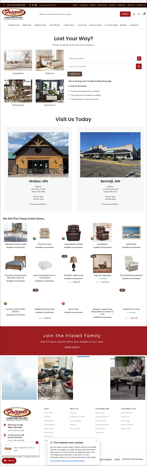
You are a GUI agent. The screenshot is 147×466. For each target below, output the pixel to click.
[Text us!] (9, 461)
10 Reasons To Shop (77, 417)
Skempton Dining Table (15, 244)
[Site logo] (14, 14)
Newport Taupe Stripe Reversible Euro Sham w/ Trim (102, 311)
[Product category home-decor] (50, 93)
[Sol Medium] (102, 232)
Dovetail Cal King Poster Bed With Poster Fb (16, 276)
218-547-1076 (38, 199)
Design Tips (125, 417)
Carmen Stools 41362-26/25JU (16, 310)
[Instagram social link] (32, 5)
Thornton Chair (44, 244)
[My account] (134, 14)
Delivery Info (100, 413)
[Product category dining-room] (18, 93)
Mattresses (48, 436)
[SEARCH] (139, 58)
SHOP (46, 409)
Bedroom (47, 417)
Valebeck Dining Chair (45, 309)
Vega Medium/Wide (73, 244)
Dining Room (48, 421)
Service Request (127, 413)
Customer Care (102, 409)
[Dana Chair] (73, 297)
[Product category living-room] (18, 63)
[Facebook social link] (30, 5)
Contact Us (99, 432)
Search (125, 14)
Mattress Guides (127, 425)
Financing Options (102, 417)
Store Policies (100, 429)
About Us (74, 409)
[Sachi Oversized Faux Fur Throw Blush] (44, 263)
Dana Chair (73, 309)
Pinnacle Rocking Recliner (131, 275)
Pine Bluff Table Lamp (73, 275)
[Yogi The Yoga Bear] (102, 263)
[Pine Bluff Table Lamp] (73, 263)
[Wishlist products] (138, 14)
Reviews (73, 425)
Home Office (49, 429)
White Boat (131, 244)
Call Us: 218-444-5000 (16, 440)
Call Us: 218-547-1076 (16, 430)
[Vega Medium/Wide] (73, 232)
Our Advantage (75, 421)
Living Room (48, 413)
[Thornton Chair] (44, 232)
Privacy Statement (102, 425)
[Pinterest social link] (35, 5)
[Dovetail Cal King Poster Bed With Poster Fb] (15, 263)
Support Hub (125, 429)
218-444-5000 (110, 199)
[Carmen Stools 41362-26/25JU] (15, 297)
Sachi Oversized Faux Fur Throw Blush (44, 276)
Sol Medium (102, 244)
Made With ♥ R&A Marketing (132, 459)
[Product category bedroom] (50, 63)
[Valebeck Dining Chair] (44, 297)
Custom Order (100, 421)
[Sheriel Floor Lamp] (131, 297)
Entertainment (49, 425)
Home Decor (48, 432)
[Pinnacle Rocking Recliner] (131, 263)
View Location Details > (38, 204)
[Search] (139, 66)
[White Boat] (131, 232)
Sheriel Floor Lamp (131, 309)
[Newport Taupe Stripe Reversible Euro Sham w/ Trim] (102, 297)
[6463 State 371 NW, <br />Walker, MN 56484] (4, 425)
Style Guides (125, 421)
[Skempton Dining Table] (15, 232)
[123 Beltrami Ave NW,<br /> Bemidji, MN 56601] (4, 435)
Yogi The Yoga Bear (102, 275)
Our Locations (75, 429)
